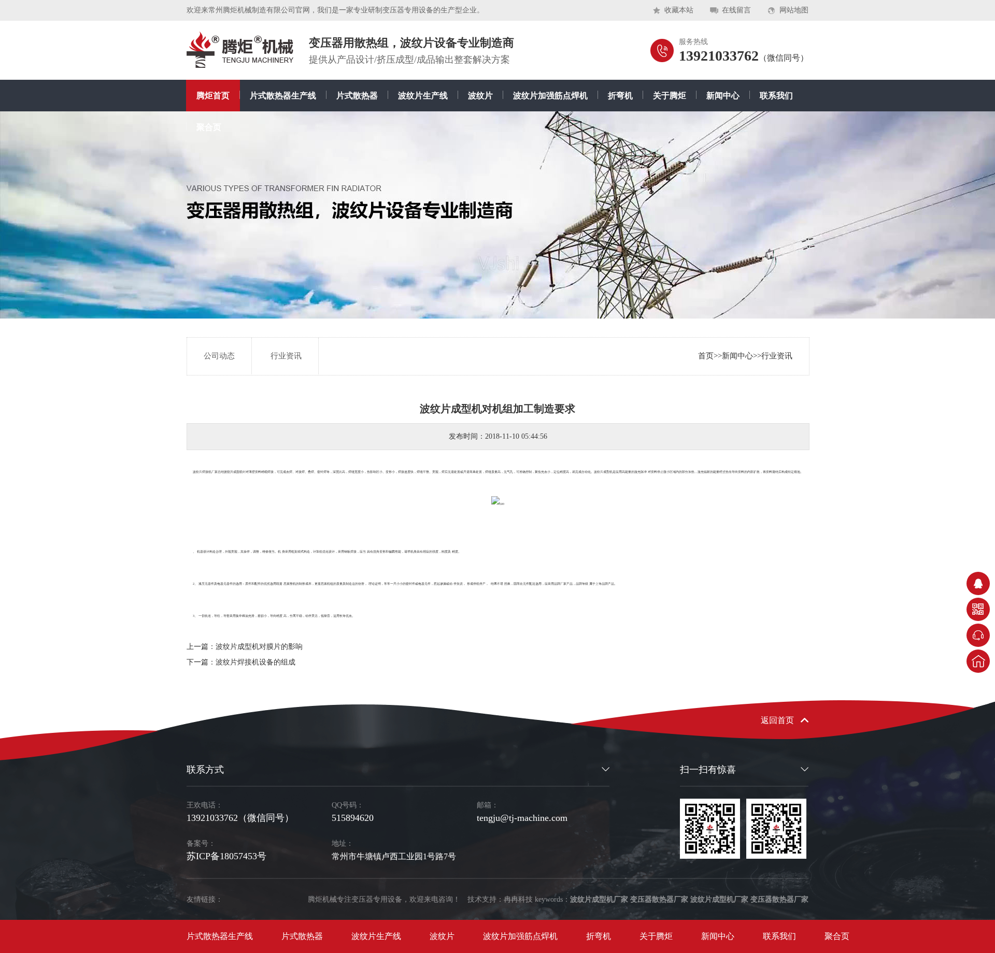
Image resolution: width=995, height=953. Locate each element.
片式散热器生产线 (283, 95)
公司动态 (219, 356)
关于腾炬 (669, 95)
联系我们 (776, 95)
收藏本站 (678, 10)
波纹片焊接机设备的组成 (255, 662)
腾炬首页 (213, 95)
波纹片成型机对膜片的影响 (259, 647)
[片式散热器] (240, 50)
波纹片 (480, 95)
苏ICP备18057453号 (226, 856)
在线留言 (736, 10)
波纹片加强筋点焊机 (550, 95)
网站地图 (793, 10)
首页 (706, 356)
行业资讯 (776, 356)
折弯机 (620, 95)
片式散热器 (357, 95)
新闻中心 (723, 95)
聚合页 (208, 127)
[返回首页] (978, 661)
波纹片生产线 (423, 95)
